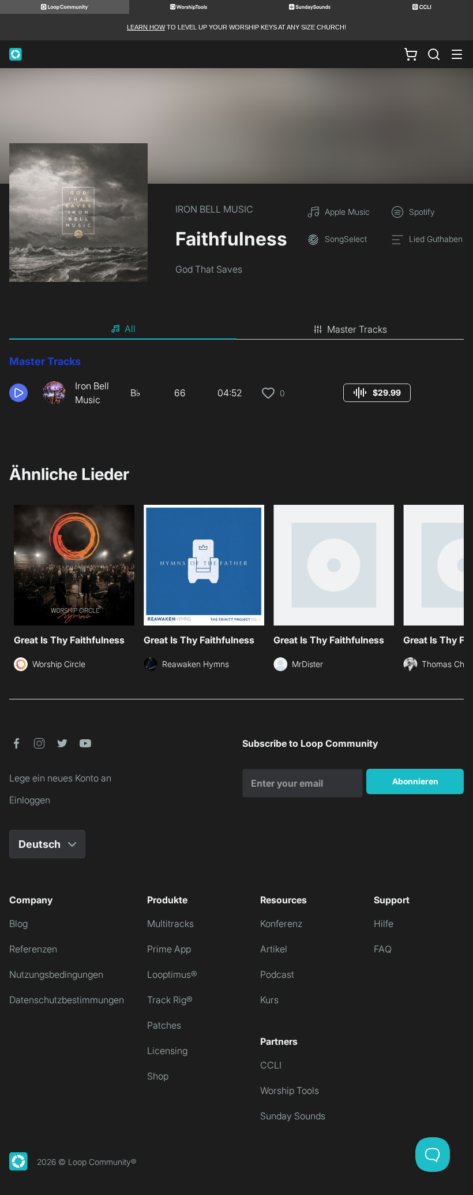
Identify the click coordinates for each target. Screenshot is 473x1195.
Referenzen (33, 949)
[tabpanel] (236, 384)
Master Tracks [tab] (357, 329)
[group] (377, 393)
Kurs (269, 1000)
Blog (18, 923)
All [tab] (130, 328)
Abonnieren (415, 781)
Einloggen (29, 800)
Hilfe (383, 923)
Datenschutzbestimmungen (66, 1000)
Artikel (273, 949)
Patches (164, 1025)
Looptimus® (172, 974)
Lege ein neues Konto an (60, 778)
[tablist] (236, 329)
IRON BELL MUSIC (214, 209)
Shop (157, 1076)
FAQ (383, 949)
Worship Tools (289, 1090)
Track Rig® (170, 1000)
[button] (21, 393)
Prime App (169, 949)
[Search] (434, 54)
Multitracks (170, 923)
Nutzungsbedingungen (56, 974)
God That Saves (208, 269)
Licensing (167, 1050)
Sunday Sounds (292, 1116)
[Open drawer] (457, 54)
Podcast (277, 974)
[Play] (18, 393)
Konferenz (281, 923)
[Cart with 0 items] (411, 54)
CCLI (270, 1065)
